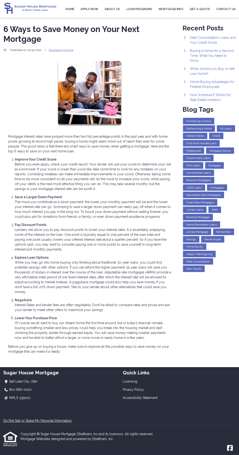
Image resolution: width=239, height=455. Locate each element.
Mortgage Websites (36, 439)
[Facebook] (230, 448)
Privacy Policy (133, 389)
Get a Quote (200, 9)
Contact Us (226, 9)
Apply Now (89, 9)
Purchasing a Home (61, 50)
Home (70, 9)
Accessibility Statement (140, 398)
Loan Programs (139, 9)
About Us (112, 9)
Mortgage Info (171, 9)
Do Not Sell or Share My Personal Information (37, 421)
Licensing (130, 381)
